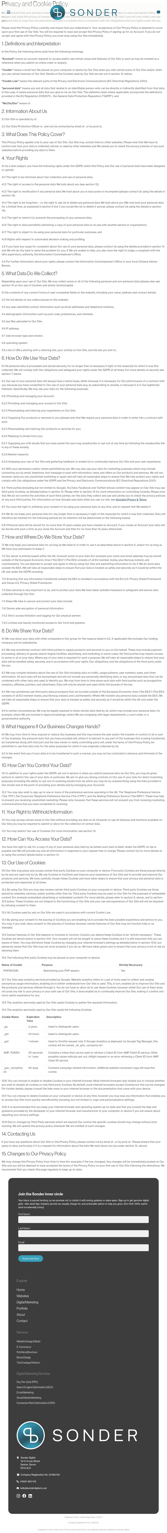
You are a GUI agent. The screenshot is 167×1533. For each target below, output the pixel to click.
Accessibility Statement (97, 1530)
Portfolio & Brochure (27, 1352)
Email (21, 1242)
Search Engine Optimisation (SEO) (35, 1387)
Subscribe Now (30, 1258)
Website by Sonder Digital (118, 1530)
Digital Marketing (27, 1302)
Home (21, 1290)
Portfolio (22, 1308)
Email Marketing (25, 1392)
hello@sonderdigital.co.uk (33, 1488)
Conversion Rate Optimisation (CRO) (36, 1402)
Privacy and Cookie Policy (75, 1530)
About (21, 1314)
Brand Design (24, 1357)
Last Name (24, 1228)
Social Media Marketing (29, 1397)
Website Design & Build (28, 1341)
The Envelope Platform (28, 1362)
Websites (23, 1296)
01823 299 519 (28, 1481)
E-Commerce (24, 1346)
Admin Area (58, 1530)
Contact (22, 1321)
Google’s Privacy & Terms (131, 499)
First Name (24, 1214)
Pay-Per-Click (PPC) (27, 1381)
